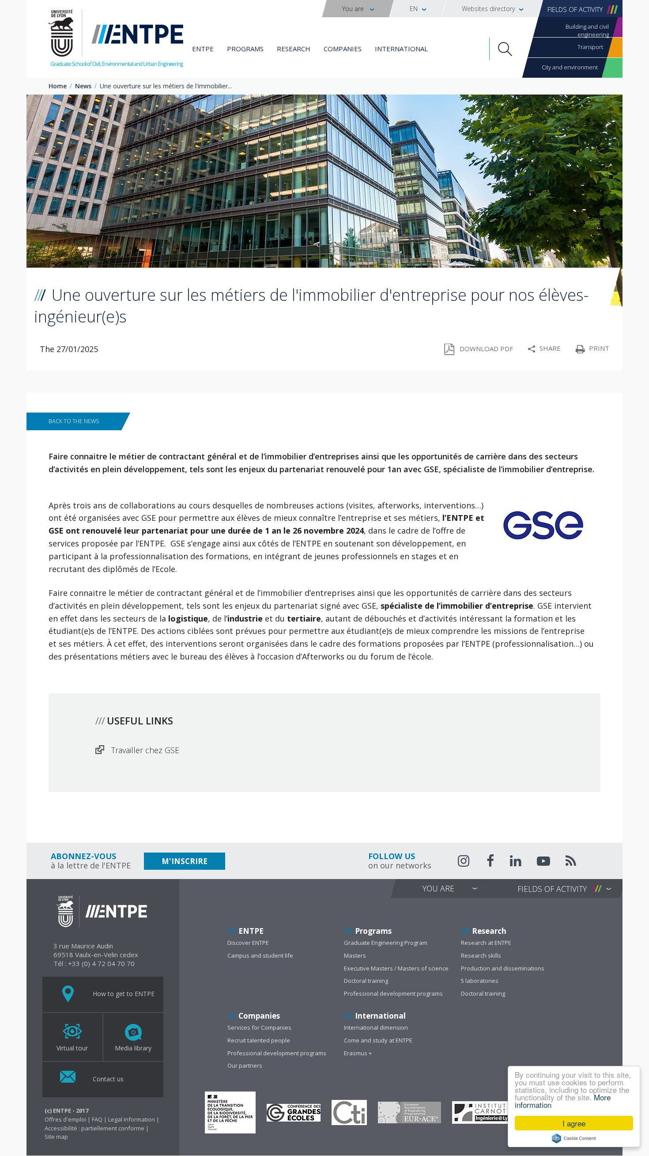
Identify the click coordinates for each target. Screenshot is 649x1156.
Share (550, 348)
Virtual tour (72, 1048)
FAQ (97, 1119)
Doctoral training (366, 981)
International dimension (376, 1027)
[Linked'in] (515, 862)
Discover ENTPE (248, 943)
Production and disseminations (502, 968)
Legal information (131, 1119)
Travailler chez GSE (145, 750)
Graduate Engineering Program (385, 943)
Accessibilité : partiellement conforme (94, 1128)
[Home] (116, 39)
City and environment (570, 67)
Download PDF (486, 348)
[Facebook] (490, 862)
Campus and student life (260, 955)
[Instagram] (464, 861)
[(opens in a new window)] (230, 1112)
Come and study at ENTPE (378, 1040)
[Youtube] (543, 862)
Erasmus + (358, 1053)
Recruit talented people (258, 1040)
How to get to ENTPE (123, 993)
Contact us (107, 1079)
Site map (56, 1137)
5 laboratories (479, 981)
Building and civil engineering (587, 30)
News (83, 86)
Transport (590, 47)
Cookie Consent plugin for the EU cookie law (574, 1138)
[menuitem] (358, 8)
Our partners (244, 1065)
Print (599, 348)
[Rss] (571, 862)
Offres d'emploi (65, 1119)
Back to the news (74, 421)
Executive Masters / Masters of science (396, 968)
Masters (355, 955)
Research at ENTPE (486, 943)
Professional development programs (393, 993)
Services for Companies (259, 1027)
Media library (133, 1048)
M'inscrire (185, 861)
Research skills (481, 955)
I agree (573, 1123)
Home (58, 86)
